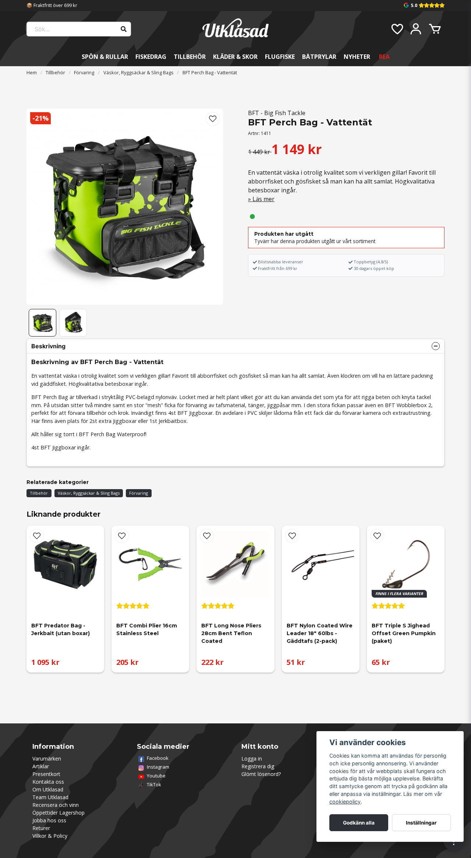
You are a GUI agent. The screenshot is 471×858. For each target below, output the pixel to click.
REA (384, 57)
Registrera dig (257, 766)
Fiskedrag (150, 57)
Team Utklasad (50, 797)
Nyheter (357, 57)
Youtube (156, 775)
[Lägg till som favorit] (396, 29)
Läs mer (263, 199)
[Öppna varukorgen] (435, 29)
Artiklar (40, 766)
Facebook (158, 758)
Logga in (251, 758)
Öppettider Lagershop (58, 812)
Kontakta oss (48, 781)
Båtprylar (319, 57)
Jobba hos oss (49, 820)
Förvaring (84, 72)
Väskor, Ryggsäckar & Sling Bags (138, 72)
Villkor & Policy (49, 835)
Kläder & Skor (235, 57)
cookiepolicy (345, 801)
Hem (31, 72)
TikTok (154, 784)
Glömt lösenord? (261, 773)
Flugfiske (280, 57)
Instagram (158, 766)
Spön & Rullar (105, 57)
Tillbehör (190, 57)
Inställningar (421, 823)
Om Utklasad (47, 789)
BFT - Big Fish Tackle (276, 113)
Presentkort (46, 773)
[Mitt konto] (415, 29)
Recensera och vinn (55, 804)
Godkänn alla (359, 823)
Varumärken (46, 758)
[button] (212, 118)
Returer (41, 828)
